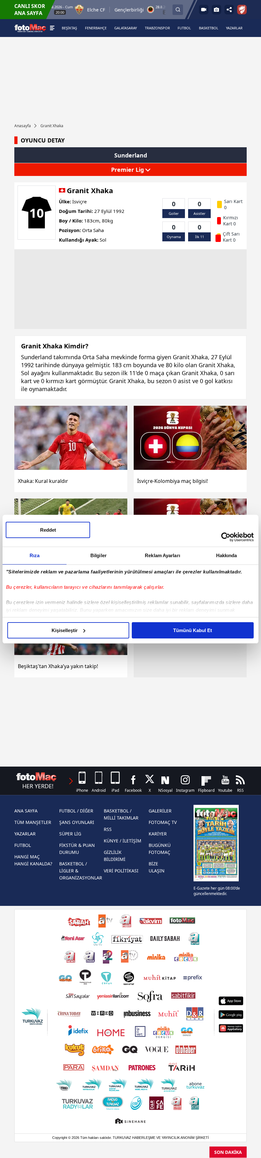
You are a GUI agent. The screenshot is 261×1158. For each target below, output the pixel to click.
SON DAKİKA (228, 1152)
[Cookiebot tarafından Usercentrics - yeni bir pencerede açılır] (226, 537)
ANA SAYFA (26, 811)
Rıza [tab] (34, 555)
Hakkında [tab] (226, 555)
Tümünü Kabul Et (192, 630)
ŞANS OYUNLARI (76, 822)
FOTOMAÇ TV (163, 822)
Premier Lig (128, 169)
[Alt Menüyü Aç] (52, 28)
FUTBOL (22, 845)
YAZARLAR (25, 834)
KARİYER (158, 834)
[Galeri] (216, 9)
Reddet (48, 530)
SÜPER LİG (70, 834)
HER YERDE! (37, 786)
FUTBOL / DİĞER (76, 811)
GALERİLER (160, 811)
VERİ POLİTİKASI (121, 871)
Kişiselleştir (65, 630)
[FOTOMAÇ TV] (203, 9)
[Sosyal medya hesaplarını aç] (229, 9)
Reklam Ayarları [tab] (162, 555)
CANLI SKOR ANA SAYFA (29, 10)
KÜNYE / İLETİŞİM (122, 841)
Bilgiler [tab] (98, 555)
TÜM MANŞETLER (32, 822)
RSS (108, 829)
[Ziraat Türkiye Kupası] (242, 9)
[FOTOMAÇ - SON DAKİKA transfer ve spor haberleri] (30, 28)
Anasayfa (22, 125)
